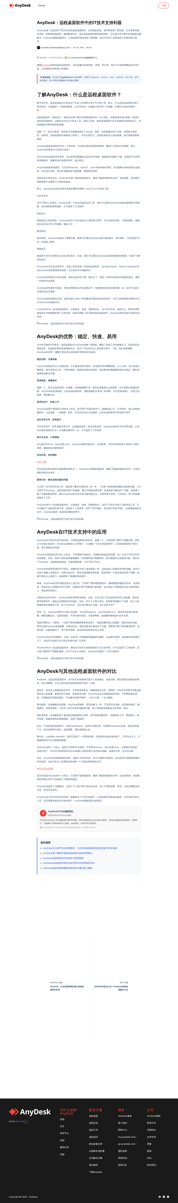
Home (41, 5)
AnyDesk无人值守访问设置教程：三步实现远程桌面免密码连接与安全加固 (80, 848)
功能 (62, 1154)
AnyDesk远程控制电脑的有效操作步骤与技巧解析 (67, 868)
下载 (163, 5)
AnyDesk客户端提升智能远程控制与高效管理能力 (67, 853)
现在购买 (93, 1164)
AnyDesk (46, 65)
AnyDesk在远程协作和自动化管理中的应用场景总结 (69, 863)
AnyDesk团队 (154, 1116)
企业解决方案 (95, 1158)
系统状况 (122, 1158)
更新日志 (122, 1164)
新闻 (149, 1151)
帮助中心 (122, 1129)
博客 (149, 1143)
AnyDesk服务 (125, 1116)
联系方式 (151, 1122)
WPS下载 (41, 462)
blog (89, 47)
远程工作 (93, 1129)
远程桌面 (93, 1116)
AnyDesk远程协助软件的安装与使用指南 (63, 858)
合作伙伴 (151, 1137)
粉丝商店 (151, 1164)
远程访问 (93, 1137)
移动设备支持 (95, 1143)
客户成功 (122, 1122)
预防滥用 (122, 1151)
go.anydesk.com (126, 1143)
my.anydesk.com (127, 1137)
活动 (149, 1158)
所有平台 (64, 1133)
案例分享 (64, 1147)
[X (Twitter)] (164, 1197)
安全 (62, 1126)
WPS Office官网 (45, 768)
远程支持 (93, 1122)
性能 (62, 1119)
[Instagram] (168, 1197)
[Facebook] (160, 1197)
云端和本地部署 (97, 1151)
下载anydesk (95, 1172)
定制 (62, 1140)
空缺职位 (151, 1129)
